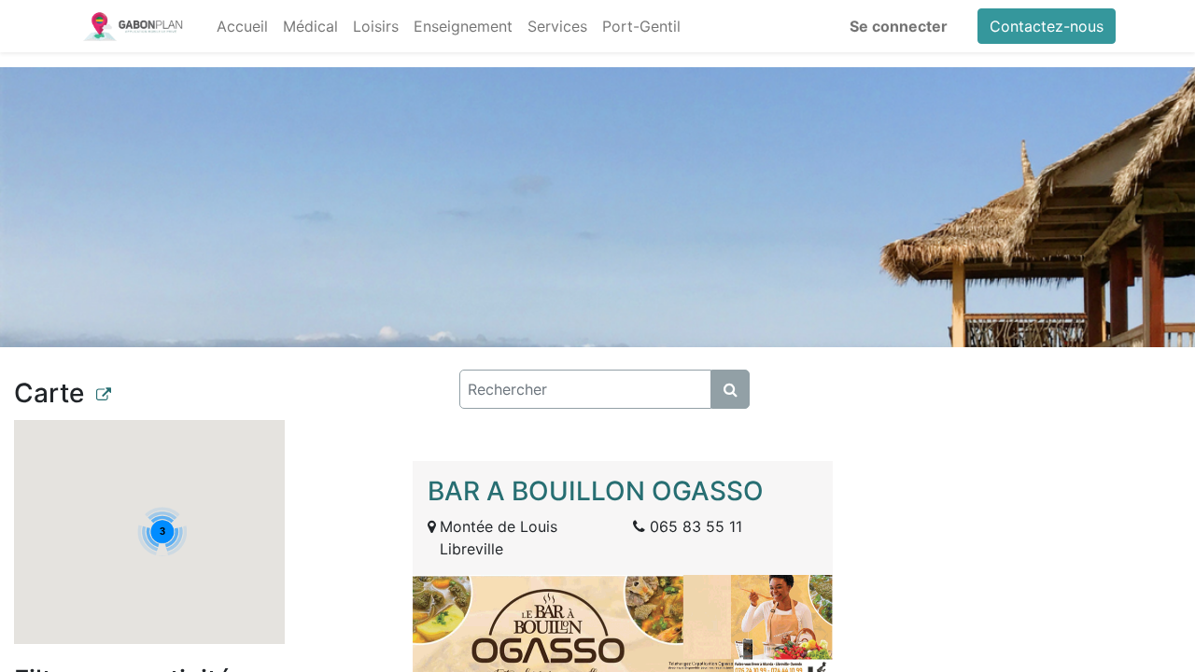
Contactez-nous (1047, 26)
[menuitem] (242, 26)
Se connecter (899, 26)
